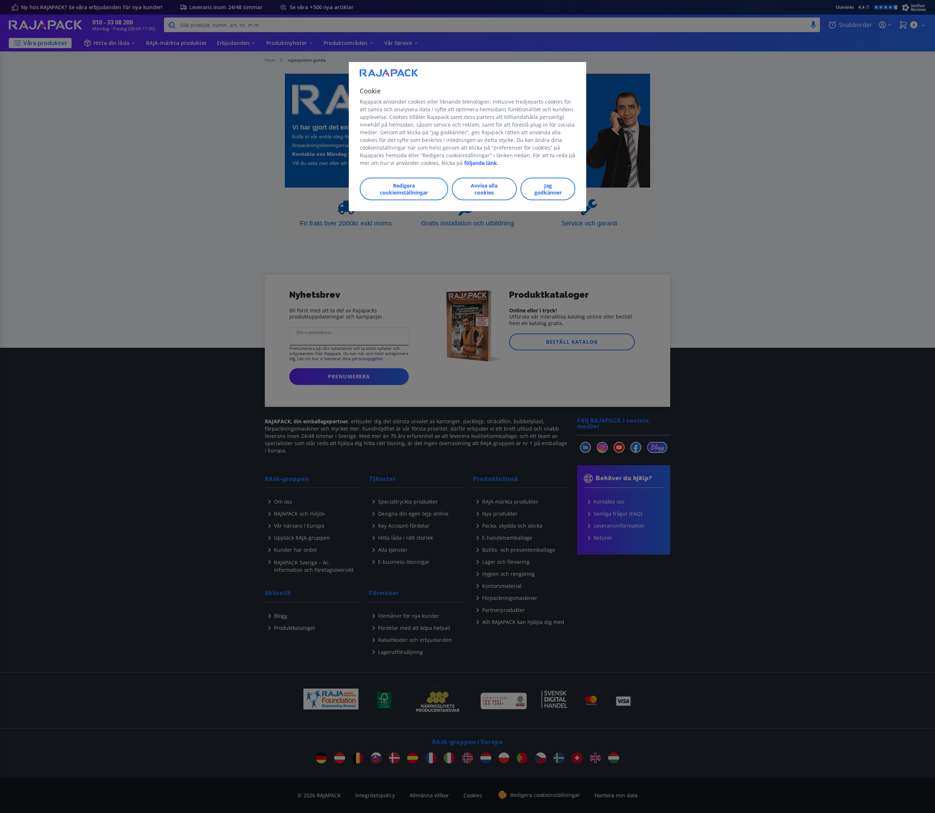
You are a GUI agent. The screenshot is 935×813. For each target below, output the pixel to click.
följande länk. (481, 162)
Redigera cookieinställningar (404, 189)
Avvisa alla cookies (484, 189)
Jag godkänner (548, 189)
